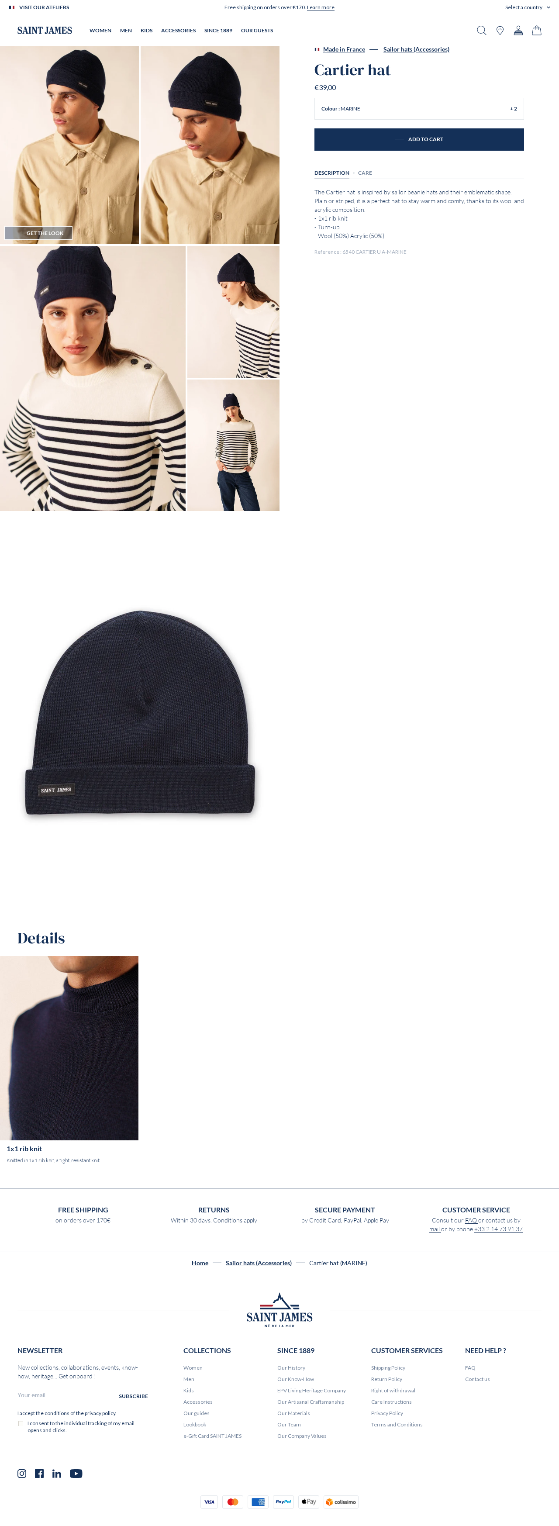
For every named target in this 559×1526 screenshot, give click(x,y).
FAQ (471, 1220)
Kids (188, 1390)
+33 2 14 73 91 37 (498, 1229)
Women (193, 1367)
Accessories (198, 1401)
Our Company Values (302, 1436)
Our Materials (293, 1413)
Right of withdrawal (393, 1390)
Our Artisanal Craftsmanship (310, 1401)
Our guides (196, 1413)
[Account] (518, 30)
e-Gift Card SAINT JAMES (212, 1436)
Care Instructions (391, 1401)
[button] (527, 7)
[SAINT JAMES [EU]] (44, 30)
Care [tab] (365, 173)
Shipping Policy (388, 1367)
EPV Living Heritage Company (311, 1390)
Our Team (289, 1424)
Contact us (477, 1379)
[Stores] (500, 30)
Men (188, 1379)
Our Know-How (295, 1379)
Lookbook (194, 1424)
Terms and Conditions (397, 1424)
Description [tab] (331, 173)
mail (435, 1229)
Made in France (344, 49)
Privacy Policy (387, 1413)
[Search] (482, 30)
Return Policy (386, 1379)
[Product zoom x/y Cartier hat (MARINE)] (69, 145)
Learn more (321, 7)
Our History (291, 1367)
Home (200, 1263)
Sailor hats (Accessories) (416, 49)
